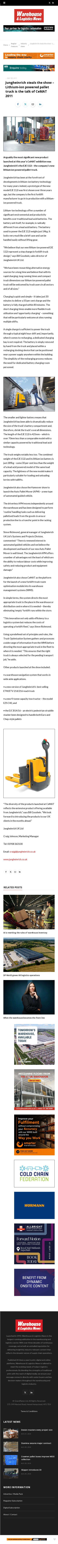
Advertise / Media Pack (13, 1494)
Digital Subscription (11, 1507)
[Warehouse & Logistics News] (29, 17)
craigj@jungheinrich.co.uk (23, 851)
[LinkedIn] (40, 104)
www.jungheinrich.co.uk (15, 859)
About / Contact (10, 1514)
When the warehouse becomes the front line (24, 1018)
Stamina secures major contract (36, 1443)
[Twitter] (25, 104)
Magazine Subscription (12, 1501)
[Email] (32, 104)
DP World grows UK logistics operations (21, 975)
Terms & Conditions (29, 1411)
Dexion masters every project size (36, 1430)
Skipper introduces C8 (31, 1470)
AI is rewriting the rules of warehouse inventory (25, 932)
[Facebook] (18, 104)
